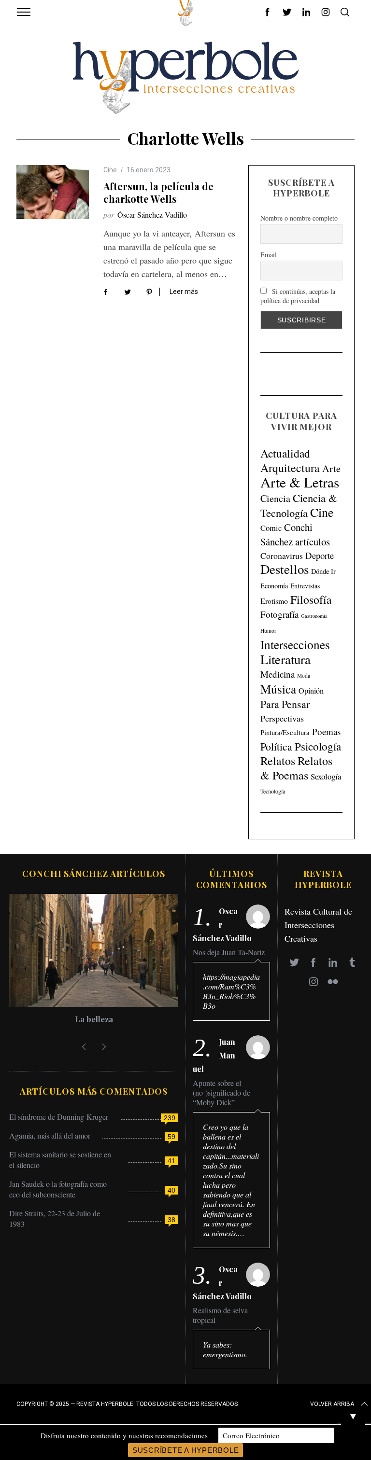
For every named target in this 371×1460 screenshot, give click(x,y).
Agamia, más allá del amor (49, 1135)
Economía (274, 585)
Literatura (285, 659)
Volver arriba (332, 1404)
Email (268, 254)
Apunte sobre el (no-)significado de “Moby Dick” (221, 1092)
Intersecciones (295, 644)
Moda (303, 675)
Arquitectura (290, 467)
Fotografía (279, 614)
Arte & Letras (299, 482)
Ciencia (275, 498)
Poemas (326, 731)
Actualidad (285, 453)
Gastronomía (314, 615)
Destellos (284, 569)
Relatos (277, 760)
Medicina (277, 674)
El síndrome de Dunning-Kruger (58, 1117)
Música (278, 689)
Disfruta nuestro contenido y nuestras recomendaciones (124, 1435)
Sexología (326, 776)
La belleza (94, 1019)
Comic (271, 527)
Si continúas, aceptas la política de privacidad (297, 296)
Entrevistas (305, 585)
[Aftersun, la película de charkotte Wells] (52, 192)
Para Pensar (285, 704)
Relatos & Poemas (296, 768)
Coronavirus (281, 555)
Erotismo (274, 601)
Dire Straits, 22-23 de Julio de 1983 (54, 1218)
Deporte (319, 555)
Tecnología (272, 791)
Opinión (311, 690)
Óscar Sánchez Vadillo (152, 214)
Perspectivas (282, 718)
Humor (268, 630)
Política (276, 746)
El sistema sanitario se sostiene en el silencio (60, 1159)
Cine (110, 170)
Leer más (184, 291)
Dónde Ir (323, 571)
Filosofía (311, 599)
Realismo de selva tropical (220, 1315)
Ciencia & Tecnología (298, 505)
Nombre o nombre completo (299, 217)
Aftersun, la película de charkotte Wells (158, 192)
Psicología (318, 746)
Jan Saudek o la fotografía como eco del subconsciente (58, 1189)
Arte (331, 468)
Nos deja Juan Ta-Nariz (229, 952)
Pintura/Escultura (285, 732)
